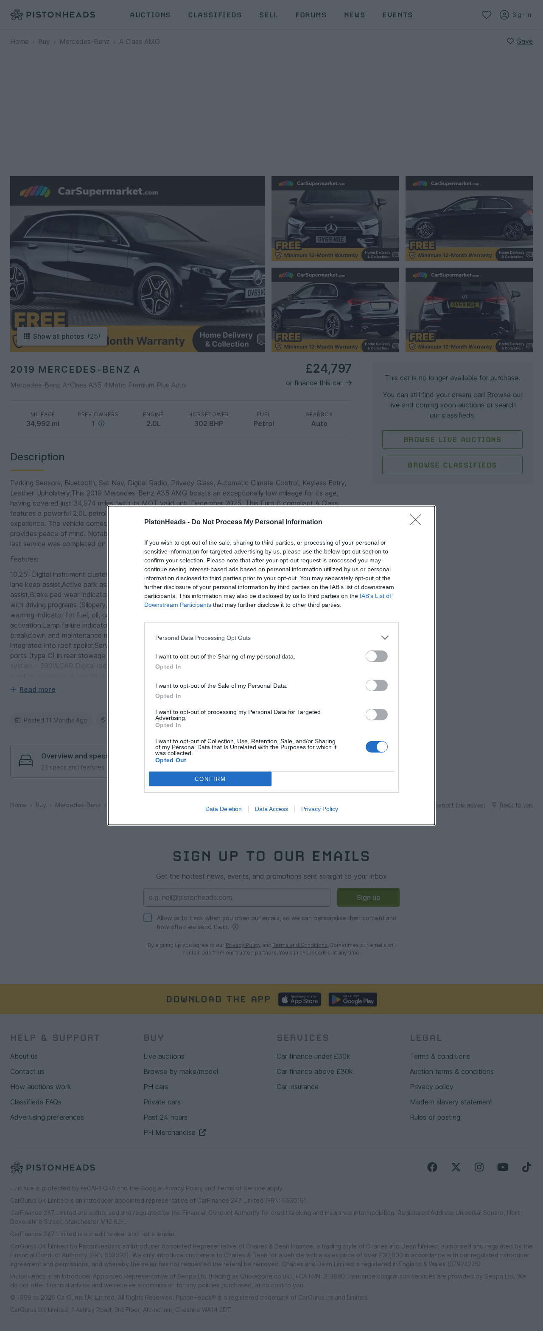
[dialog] (271, 665)
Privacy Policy (319, 808)
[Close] (418, 523)
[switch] (377, 656)
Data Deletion (223, 808)
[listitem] (271, 637)
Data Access (271, 808)
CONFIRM (210, 779)
